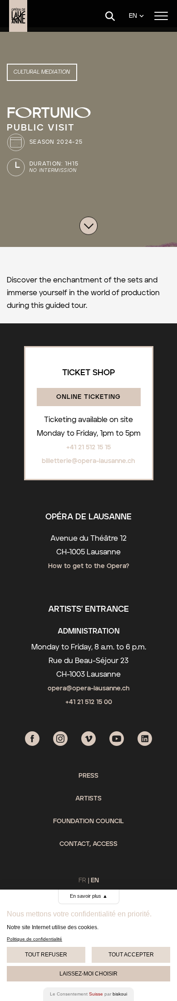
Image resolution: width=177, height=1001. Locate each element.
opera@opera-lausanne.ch (89, 688)
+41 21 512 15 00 (88, 702)
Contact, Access (88, 844)
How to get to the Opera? (88, 566)
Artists (88, 798)
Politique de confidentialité (34, 938)
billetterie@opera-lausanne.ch (88, 461)
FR (82, 880)
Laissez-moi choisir (88, 974)
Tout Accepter (131, 954)
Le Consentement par (88, 993)
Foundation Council (88, 821)
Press (88, 776)
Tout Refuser (46, 954)
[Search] (110, 16)
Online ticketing (88, 397)
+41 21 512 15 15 (88, 447)
